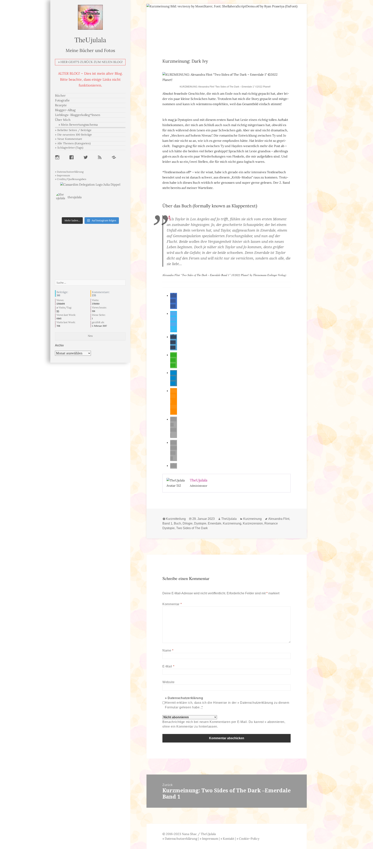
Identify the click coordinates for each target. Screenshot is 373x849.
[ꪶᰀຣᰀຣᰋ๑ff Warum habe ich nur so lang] (90, 207)
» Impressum (62, 175)
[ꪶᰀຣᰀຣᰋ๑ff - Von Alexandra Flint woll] (113, 212)
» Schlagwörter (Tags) (69, 147)
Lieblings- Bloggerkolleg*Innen (77, 115)
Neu (90, 336)
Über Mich (63, 120)
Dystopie (200, 523)
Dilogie (188, 523)
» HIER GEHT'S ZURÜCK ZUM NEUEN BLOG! (90, 62)
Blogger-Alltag (65, 110)
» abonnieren (274, 722)
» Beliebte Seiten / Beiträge (73, 130)
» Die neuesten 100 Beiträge (73, 134)
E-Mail (168, 666)
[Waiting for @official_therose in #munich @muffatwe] (67, 207)
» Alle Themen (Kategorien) (73, 143)
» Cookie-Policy (248, 838)
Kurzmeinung (252, 518)
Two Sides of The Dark (192, 528)
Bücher (60, 95)
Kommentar (172, 604)
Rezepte (61, 105)
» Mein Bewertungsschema (78, 124)
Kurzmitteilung (176, 518)
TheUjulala (90, 39)
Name (167, 650)
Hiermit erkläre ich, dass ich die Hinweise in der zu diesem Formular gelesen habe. (227, 702)
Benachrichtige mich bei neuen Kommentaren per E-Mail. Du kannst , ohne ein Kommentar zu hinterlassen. (223, 724)
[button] (173, 301)
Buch (177, 523)
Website (168, 682)
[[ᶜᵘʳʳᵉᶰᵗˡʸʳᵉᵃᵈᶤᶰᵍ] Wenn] (67, 212)
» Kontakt (227, 838)
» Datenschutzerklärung (69, 171)
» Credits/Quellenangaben (70, 179)
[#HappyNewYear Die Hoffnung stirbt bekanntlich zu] (90, 212)
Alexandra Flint (278, 518)
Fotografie (62, 100)
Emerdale (214, 523)
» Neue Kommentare (68, 139)
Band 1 (167, 523)
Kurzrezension (253, 523)
